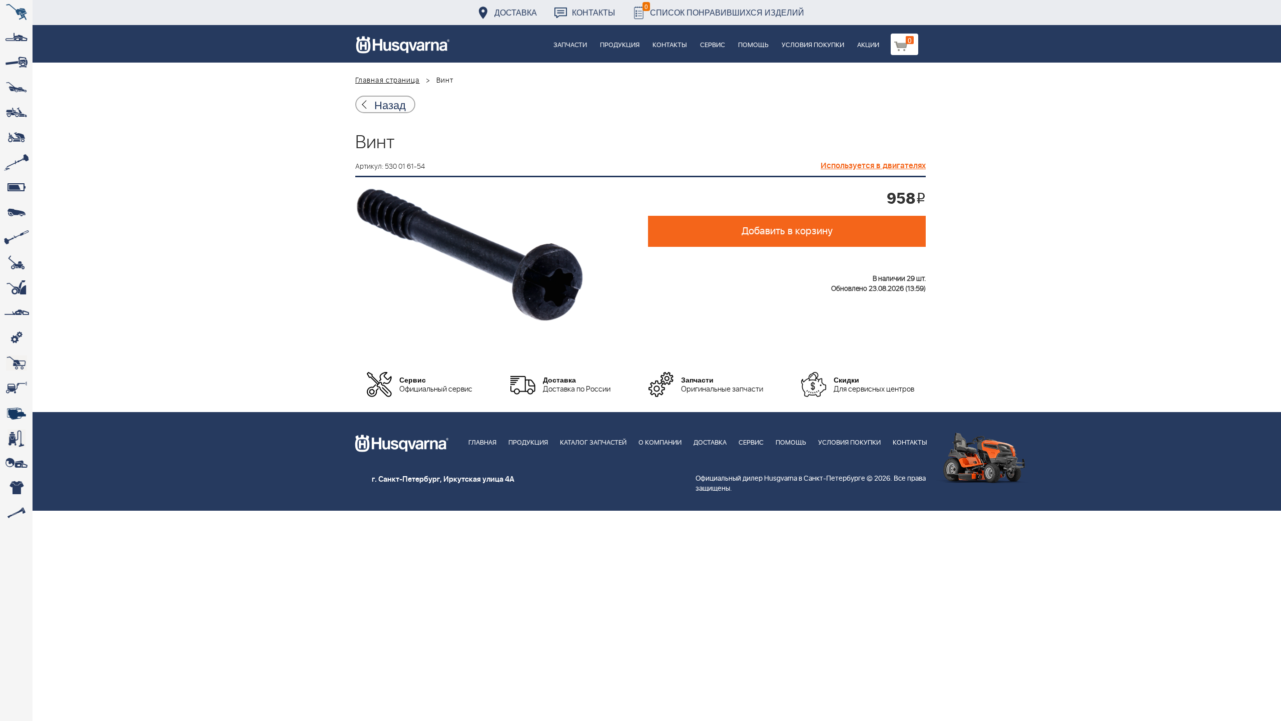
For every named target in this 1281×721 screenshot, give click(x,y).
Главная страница (387, 81)
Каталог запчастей (593, 443)
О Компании (660, 443)
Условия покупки (813, 45)
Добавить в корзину (787, 231)
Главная (482, 443)
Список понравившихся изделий (724, 10)
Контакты (593, 12)
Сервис (712, 45)
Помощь (753, 45)
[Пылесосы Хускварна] (16, 438)
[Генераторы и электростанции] (16, 363)
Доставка (515, 12)
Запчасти (570, 45)
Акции (868, 45)
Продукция (619, 45)
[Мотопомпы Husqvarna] (16, 413)
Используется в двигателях (873, 166)
